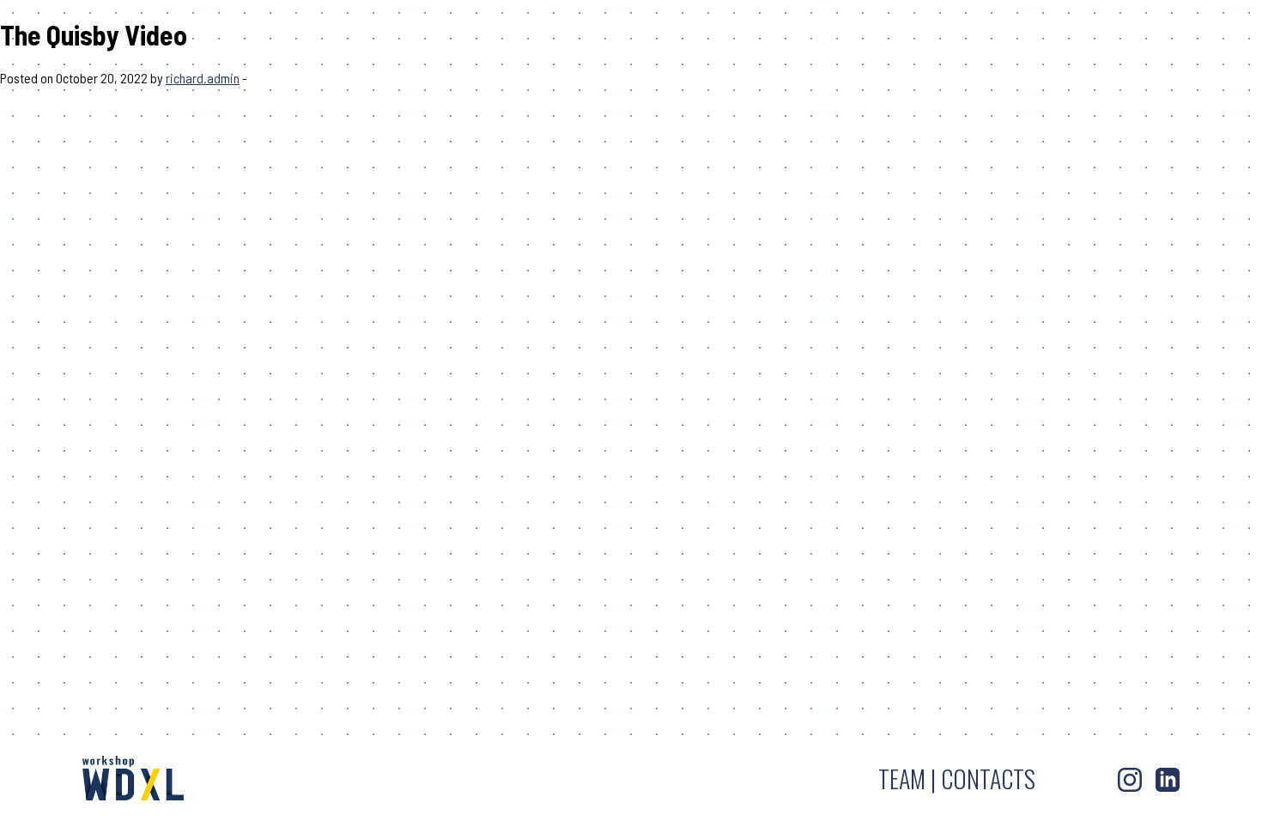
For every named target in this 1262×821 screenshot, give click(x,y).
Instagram (1130, 780)
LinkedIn (1168, 780)
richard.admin (203, 78)
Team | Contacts (956, 778)
